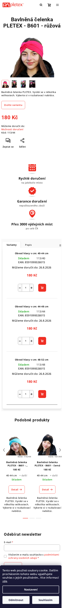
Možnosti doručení (12, 129)
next (60, 450)
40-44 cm (11, 475)
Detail (14, 489)
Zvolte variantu (13, 104)
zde (4, 581)
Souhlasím (46, 600)
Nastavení (31, 589)
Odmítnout (16, 600)
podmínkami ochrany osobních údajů (33, 556)
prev (4, 450)
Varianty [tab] (12, 244)
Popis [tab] (28, 244)
